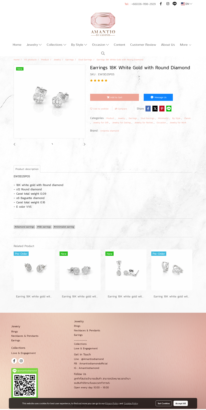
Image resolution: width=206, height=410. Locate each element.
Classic (187, 118)
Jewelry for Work (178, 122)
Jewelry (32, 44)
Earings (78, 335)
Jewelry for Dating (121, 122)
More (184, 44)
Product (110, 118)
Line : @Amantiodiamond (89, 359)
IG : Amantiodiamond (86, 368)
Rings (77, 326)
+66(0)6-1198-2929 (143, 4)
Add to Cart (115, 97)
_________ (80, 339)
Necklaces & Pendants (87, 330)
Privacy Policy (111, 403)
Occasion (99, 44)
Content (119, 44)
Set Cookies (164, 403)
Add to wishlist (100, 108)
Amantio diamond (109, 130)
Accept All (180, 403)
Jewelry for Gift (101, 122)
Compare (122, 108)
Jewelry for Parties (144, 122)
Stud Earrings (148, 118)
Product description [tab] (26, 169)
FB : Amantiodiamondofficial (91, 363)
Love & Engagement (86, 348)
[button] (103, 53)
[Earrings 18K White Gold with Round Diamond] (49, 101)
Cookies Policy (131, 403)
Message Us (160, 97)
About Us (168, 44)
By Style (77, 44)
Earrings (133, 118)
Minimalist (163, 118)
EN (187, 4)
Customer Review (143, 44)
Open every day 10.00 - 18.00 (91, 387)
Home (17, 44)
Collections (55, 44)
